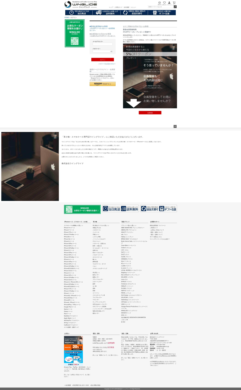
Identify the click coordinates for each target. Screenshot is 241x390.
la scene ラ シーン (126, 268)
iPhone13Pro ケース (70, 275)
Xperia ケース (68, 309)
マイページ (162, 225)
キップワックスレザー (99, 302)
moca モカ (124, 279)
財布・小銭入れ (97, 246)
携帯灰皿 (95, 261)
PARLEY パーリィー (127, 286)
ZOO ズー (124, 315)
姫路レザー (96, 277)
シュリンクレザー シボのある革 (102, 309)
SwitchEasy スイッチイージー (130, 300)
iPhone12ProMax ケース (71, 284)
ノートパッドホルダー (99, 239)
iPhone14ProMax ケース (71, 266)
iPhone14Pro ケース (70, 264)
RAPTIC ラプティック (127, 291)
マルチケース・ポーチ (99, 264)
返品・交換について (134, 358)
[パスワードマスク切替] (111, 51)
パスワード (97, 49)
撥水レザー (96, 313)
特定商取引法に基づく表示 (81, 385)
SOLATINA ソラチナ (127, 297)
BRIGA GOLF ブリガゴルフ (129, 239)
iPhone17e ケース (69, 228)
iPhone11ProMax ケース (71, 291)
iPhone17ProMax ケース (71, 234)
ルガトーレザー (97, 281)
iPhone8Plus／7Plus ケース (72, 304)
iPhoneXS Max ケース (70, 298)
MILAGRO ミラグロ (127, 277)
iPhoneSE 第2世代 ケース (71, 286)
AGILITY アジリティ (127, 232)
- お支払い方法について (157, 230)
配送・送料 (96, 333)
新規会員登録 (154, 225)
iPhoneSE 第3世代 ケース (71, 268)
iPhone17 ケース (69, 230)
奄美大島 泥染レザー (99, 311)
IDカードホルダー (98, 252)
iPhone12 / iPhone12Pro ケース (73, 282)
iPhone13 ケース (69, 273)
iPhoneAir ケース (69, 237)
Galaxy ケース (68, 311)
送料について (103, 355)
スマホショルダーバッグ (100, 268)
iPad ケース (67, 314)
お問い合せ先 (154, 333)
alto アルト (124, 234)
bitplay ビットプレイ (127, 237)
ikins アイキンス (126, 261)
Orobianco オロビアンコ (128, 284)
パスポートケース (98, 255)
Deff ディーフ (125, 252)
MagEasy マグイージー (128, 272)
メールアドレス (98, 41)
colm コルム (124, 250)
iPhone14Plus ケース (70, 261)
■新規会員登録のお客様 (102, 28)
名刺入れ (95, 250)
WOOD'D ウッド (126, 313)
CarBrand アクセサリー (71, 325)
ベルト (95, 266)
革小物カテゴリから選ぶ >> (101, 225)
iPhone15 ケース (69, 250)
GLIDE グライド (126, 257)
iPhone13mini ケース (70, 271)
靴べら (95, 259)
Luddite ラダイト (126, 266)
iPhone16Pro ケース (70, 246)
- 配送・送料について (156, 232)
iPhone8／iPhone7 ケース (71, 302)
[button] (103, 84)
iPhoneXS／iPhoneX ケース (72, 295)
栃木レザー (96, 275)
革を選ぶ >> (96, 272)
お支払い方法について (77, 374)
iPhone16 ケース (69, 241)
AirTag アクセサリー (70, 323)
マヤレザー (96, 300)
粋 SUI (123, 322)
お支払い (67, 333)
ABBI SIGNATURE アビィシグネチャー (132, 228)
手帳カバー (96, 234)
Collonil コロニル (126, 248)
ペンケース (96, 232)
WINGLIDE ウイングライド (129, 310)
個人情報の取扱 (95, 385)
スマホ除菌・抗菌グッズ (71, 327)
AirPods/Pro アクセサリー (71, 320)
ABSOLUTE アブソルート (129, 230)
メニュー (133, 7)
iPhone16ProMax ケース (71, 248)
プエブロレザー (97, 297)
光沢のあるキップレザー (100, 304)
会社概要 (126, 7)
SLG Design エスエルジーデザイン (131, 295)
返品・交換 (125, 333)
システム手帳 (97, 237)
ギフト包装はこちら (156, 237)
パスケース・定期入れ (99, 243)
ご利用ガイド (118, 7)
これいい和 (124, 320)
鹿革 (94, 288)
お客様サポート (154, 222)
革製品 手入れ (97, 228)
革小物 (95, 222)
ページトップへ (175, 126)
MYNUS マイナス (126, 281)
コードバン (96, 293)
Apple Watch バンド (70, 318)
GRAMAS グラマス (127, 259)
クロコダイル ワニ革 (99, 295)
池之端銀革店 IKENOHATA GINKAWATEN (133, 317)
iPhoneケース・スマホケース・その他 (75, 222)
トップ (111, 7)
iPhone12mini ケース (70, 280)
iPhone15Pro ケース (70, 255)
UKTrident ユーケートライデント (131, 302)
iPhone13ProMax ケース (71, 277)
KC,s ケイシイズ (126, 263)
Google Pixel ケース (70, 307)
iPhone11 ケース (69, 293)
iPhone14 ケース (69, 259)
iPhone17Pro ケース (70, 232)
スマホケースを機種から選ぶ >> (73, 225)
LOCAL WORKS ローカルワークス (131, 270)
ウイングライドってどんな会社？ (160, 239)
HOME (66, 17)
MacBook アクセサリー (71, 316)
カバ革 (95, 286)
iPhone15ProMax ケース (71, 257)
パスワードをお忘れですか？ (107, 64)
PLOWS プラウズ (126, 288)
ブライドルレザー (98, 279)
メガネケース (97, 230)
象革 (94, 284)
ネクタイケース (97, 257)
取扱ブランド (126, 222)
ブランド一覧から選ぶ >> (128, 225)
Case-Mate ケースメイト (128, 245)
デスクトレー (97, 241)
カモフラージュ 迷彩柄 (99, 306)
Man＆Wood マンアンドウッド (130, 275)
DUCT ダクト (125, 254)
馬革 (94, 291)
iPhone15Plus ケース (70, 252)
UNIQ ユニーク (125, 304)
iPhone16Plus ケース (70, 243)
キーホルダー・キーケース (100, 248)
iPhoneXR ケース (69, 300)
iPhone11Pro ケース (70, 289)
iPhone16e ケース (69, 239)
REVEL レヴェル (126, 293)
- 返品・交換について (156, 234)
